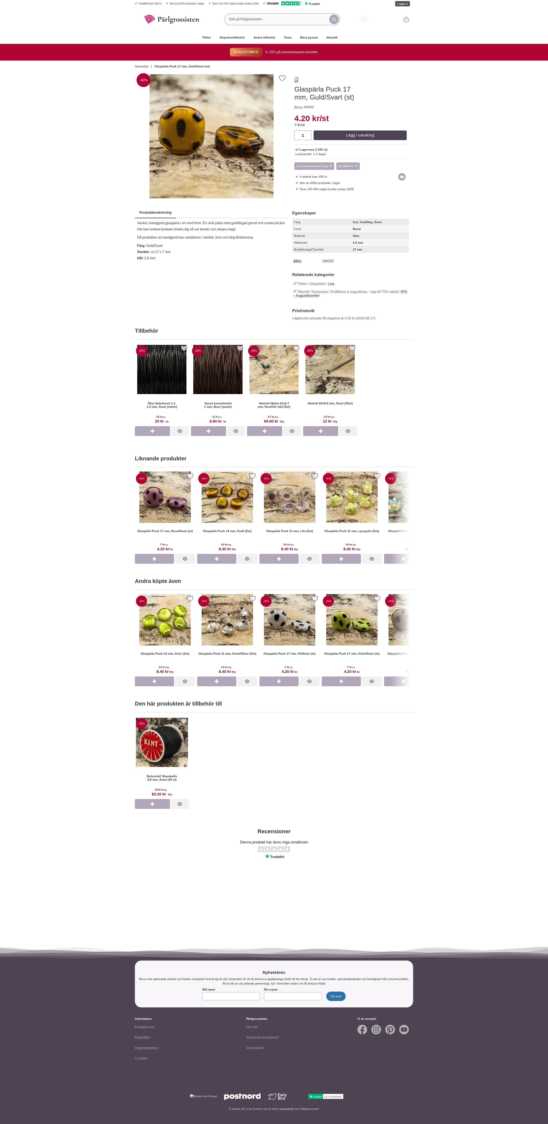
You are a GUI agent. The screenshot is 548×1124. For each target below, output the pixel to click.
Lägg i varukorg (360, 135)
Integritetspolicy (147, 1048)
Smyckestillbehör (232, 37)
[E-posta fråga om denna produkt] (402, 177)
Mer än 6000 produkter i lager (187, 3)
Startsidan (142, 66)
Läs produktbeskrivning (312, 166)
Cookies (141, 1058)
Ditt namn (208, 989)
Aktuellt (332, 37)
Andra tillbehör (264, 37)
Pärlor (207, 37)
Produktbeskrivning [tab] (155, 212)
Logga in (402, 3)
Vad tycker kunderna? (262, 1037)
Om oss (252, 1027)
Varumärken (255, 1048)
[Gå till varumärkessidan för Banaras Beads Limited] (296, 80)
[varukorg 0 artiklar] (406, 19)
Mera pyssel (309, 37)
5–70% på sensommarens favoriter (276, 52)
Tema (288, 37)
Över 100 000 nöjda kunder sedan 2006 (235, 3)
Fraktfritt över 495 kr (150, 3)
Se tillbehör (346, 166)
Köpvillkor (142, 1037)
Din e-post (270, 989)
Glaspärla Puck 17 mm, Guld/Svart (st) (182, 66)
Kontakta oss (145, 1027)
